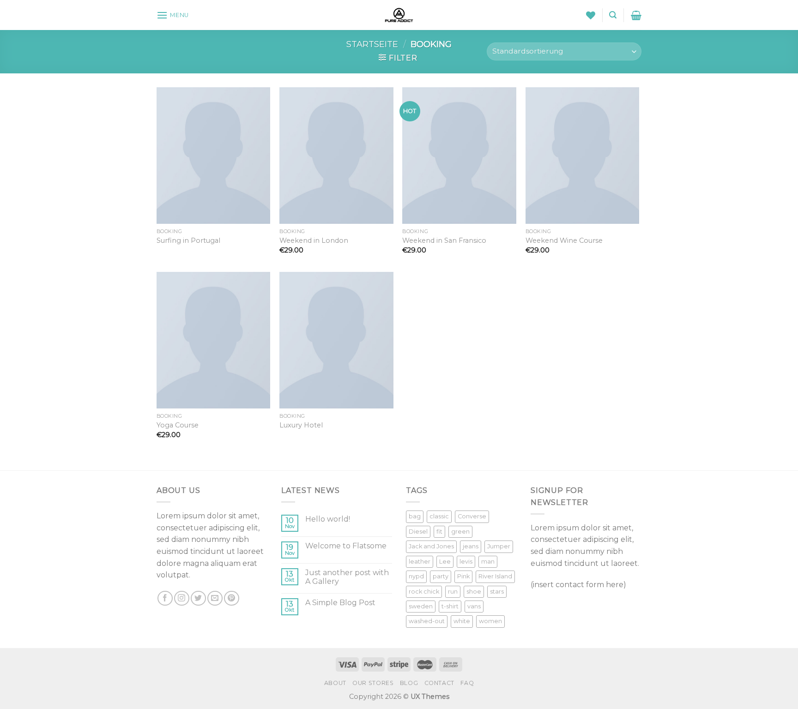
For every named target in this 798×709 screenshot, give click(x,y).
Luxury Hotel (301, 425)
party (440, 576)
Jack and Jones (431, 546)
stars (497, 591)
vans (474, 606)
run (453, 591)
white (461, 621)
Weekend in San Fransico (444, 240)
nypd (416, 576)
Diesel (418, 531)
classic (439, 516)
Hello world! (327, 519)
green (460, 531)
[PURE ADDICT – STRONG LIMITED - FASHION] (399, 15)
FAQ (467, 682)
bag (415, 516)
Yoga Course (178, 425)
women (490, 621)
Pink (463, 576)
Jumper (498, 546)
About (335, 682)
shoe (473, 591)
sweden (421, 606)
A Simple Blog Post (340, 602)
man (488, 561)
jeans (470, 546)
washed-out (427, 621)
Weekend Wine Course (564, 240)
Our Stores (372, 682)
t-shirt (450, 606)
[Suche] (613, 15)
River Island (495, 576)
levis (465, 561)
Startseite (372, 44)
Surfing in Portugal (188, 240)
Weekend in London (313, 240)
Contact (439, 682)
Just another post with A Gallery (347, 577)
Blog (409, 682)
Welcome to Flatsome (346, 545)
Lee (445, 561)
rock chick (424, 591)
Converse (472, 516)
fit (439, 531)
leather (419, 561)
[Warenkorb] (636, 15)
